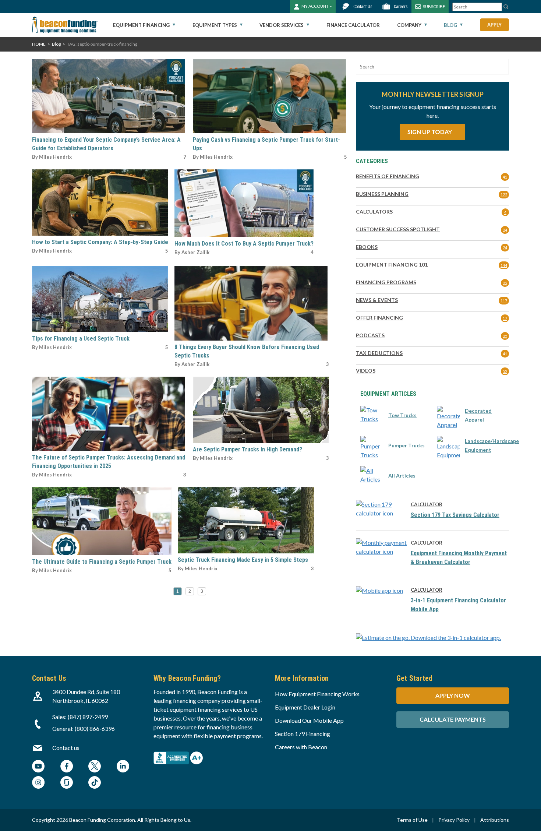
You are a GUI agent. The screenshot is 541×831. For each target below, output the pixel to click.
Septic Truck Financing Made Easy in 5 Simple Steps (243, 559)
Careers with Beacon (301, 746)
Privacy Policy (454, 820)
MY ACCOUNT (315, 6)
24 (505, 230)
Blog (450, 25)
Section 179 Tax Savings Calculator (455, 514)
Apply (494, 25)
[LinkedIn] (123, 767)
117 (504, 300)
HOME (39, 44)
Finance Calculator (353, 25)
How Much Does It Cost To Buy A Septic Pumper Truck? (244, 243)
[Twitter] (94, 767)
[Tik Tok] (94, 783)
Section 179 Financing (302, 733)
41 (505, 177)
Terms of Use (412, 820)
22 (505, 283)
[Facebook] (66, 767)
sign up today (430, 131)
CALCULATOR (426, 504)
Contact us (65, 747)
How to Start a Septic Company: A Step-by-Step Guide (100, 242)
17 (505, 318)
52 (505, 371)
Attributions (494, 820)
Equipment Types (214, 25)
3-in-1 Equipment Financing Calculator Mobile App (458, 605)
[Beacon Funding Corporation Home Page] (65, 25)
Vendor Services (281, 25)
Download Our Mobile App (309, 720)
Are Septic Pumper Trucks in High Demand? (247, 449)
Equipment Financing (141, 25)
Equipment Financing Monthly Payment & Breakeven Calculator (459, 558)
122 (504, 194)
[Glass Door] (66, 783)
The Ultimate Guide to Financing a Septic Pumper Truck (102, 561)
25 (505, 336)
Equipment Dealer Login (305, 707)
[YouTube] (38, 767)
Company (409, 25)
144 (504, 265)
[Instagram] (38, 783)
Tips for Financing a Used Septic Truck (81, 338)
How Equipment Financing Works (317, 693)
